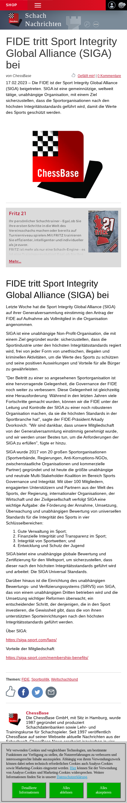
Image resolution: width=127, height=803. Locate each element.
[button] (37, 5)
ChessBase (37, 713)
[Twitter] (37, 692)
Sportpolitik (40, 679)
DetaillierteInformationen (29, 790)
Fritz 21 (17, 213)
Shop (11, 5)
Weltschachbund (64, 679)
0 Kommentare (109, 76)
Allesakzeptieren (103, 790)
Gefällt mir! (86, 76)
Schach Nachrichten (43, 20)
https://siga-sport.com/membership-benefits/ (47, 657)
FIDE (26, 679)
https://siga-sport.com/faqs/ (31, 639)
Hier (73, 768)
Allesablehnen (66, 790)
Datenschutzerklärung (72, 777)
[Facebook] (23, 692)
